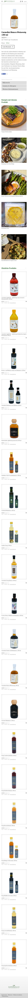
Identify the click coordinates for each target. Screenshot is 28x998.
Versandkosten (14, 39)
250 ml (7, 43)
